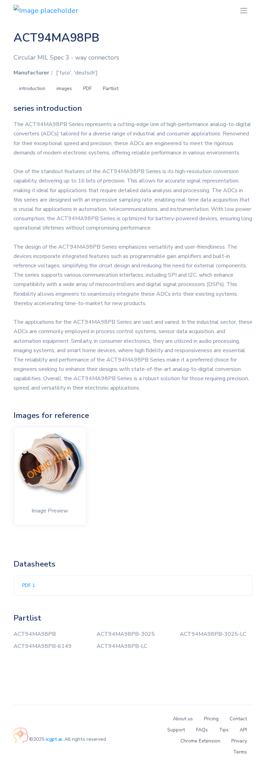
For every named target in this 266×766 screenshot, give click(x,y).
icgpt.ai (54, 739)
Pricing (211, 718)
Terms (240, 752)
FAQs (202, 730)
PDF (87, 88)
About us (183, 718)
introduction (32, 88)
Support (176, 730)
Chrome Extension (200, 741)
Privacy (239, 741)
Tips (224, 730)
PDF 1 (28, 585)
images (64, 88)
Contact (238, 718)
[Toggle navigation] (243, 11)
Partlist (110, 88)
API (243, 730)
